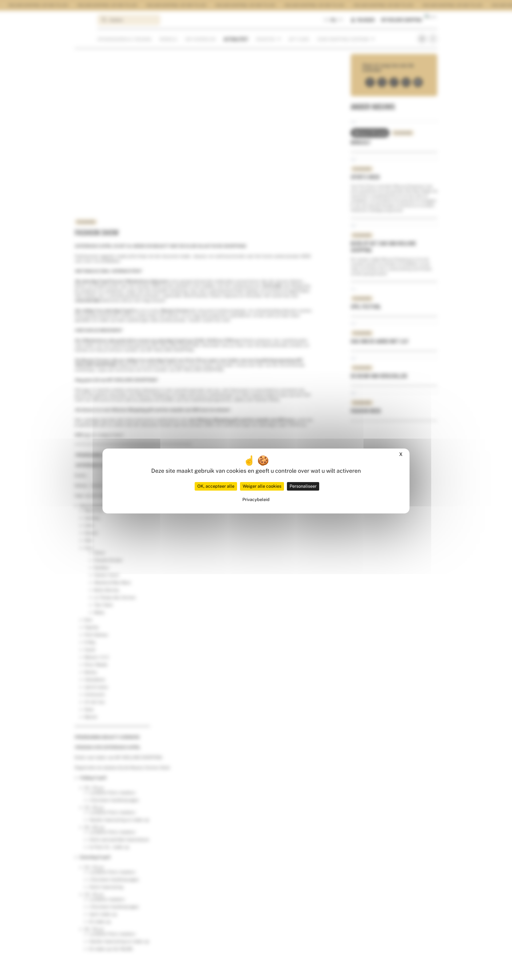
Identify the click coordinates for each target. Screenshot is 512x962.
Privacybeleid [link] (256, 499)
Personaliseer (303, 486)
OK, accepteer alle (215, 486)
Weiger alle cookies (262, 486)
